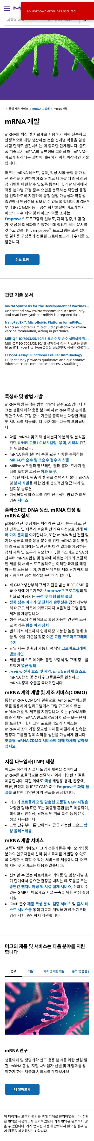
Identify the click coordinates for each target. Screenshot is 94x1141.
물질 (68, 596)
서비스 (23, 500)
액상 (48, 781)
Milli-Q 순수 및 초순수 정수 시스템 (39, 460)
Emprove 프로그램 (61, 590)
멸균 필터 (28, 665)
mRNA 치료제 (41, 109)
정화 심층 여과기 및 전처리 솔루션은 (38, 602)
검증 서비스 (62, 904)
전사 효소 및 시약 (30, 671)
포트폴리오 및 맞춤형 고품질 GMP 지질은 (54, 802)
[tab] (13, 971)
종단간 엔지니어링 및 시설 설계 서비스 (40, 886)
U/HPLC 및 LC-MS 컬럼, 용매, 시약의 (48, 442)
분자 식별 (21, 483)
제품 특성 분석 (39, 904)
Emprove (14, 218)
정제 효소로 (69, 671)
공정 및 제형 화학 (50, 596)
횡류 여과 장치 (37, 625)
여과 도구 (48, 471)
